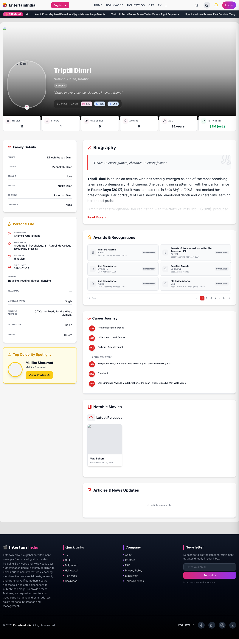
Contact (130, 560)
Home (98, 5)
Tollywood (71, 575)
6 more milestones (101, 356)
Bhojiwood (71, 580)
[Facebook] (201, 625)
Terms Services (134, 580)
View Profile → (39, 375)
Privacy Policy (133, 570)
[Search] (196, 5)
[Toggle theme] (207, 5)
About (128, 554)
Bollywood (114, 5)
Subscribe (210, 575)
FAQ (127, 565)
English (58, 5)
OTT (151, 5)
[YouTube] (232, 625)
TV (160, 5)
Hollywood (136, 5)
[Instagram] (222, 625)
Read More (95, 217)
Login (229, 5)
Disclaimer (131, 575)
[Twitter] (211, 625)
